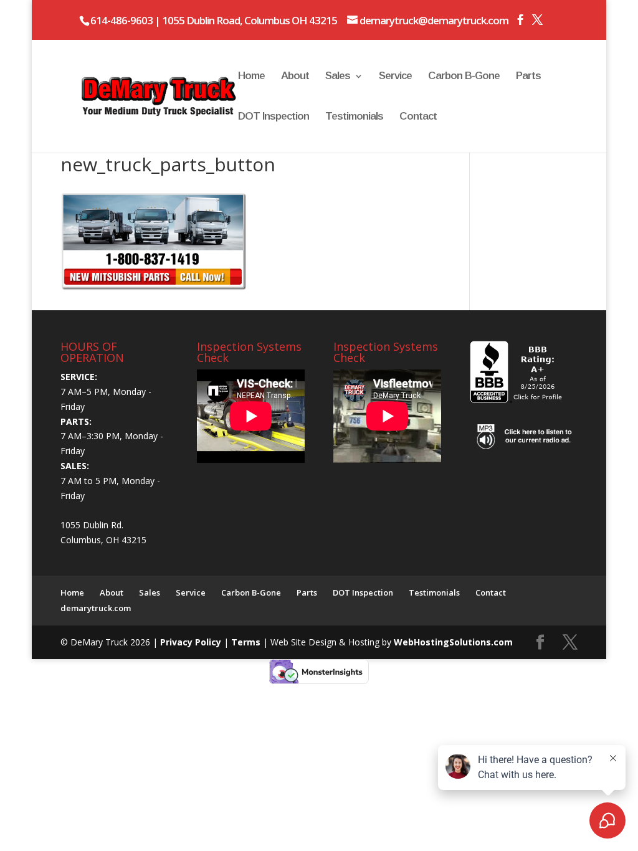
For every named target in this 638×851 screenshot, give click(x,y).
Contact (418, 117)
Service (395, 77)
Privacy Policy (192, 642)
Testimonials (354, 117)
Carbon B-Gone (464, 77)
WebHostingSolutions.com (453, 642)
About (295, 77)
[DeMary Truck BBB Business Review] (517, 400)
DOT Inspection (273, 117)
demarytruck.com (95, 608)
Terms (247, 642)
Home (251, 77)
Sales (337, 77)
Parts (528, 77)
